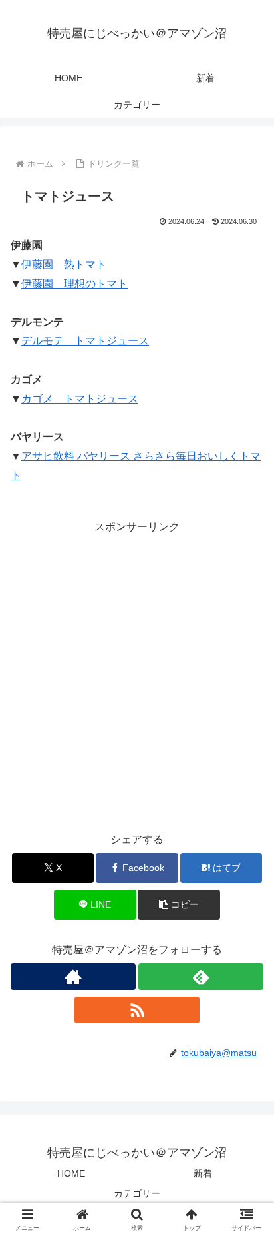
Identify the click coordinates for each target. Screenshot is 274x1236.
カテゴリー (137, 1193)
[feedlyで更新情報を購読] (200, 976)
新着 (203, 1173)
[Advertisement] (137, 674)
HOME (71, 1173)
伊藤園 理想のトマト (74, 283)
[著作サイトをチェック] (73, 976)
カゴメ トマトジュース (79, 398)
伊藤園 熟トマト (63, 264)
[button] (179, 905)
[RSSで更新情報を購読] (137, 1010)
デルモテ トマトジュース (85, 340)
